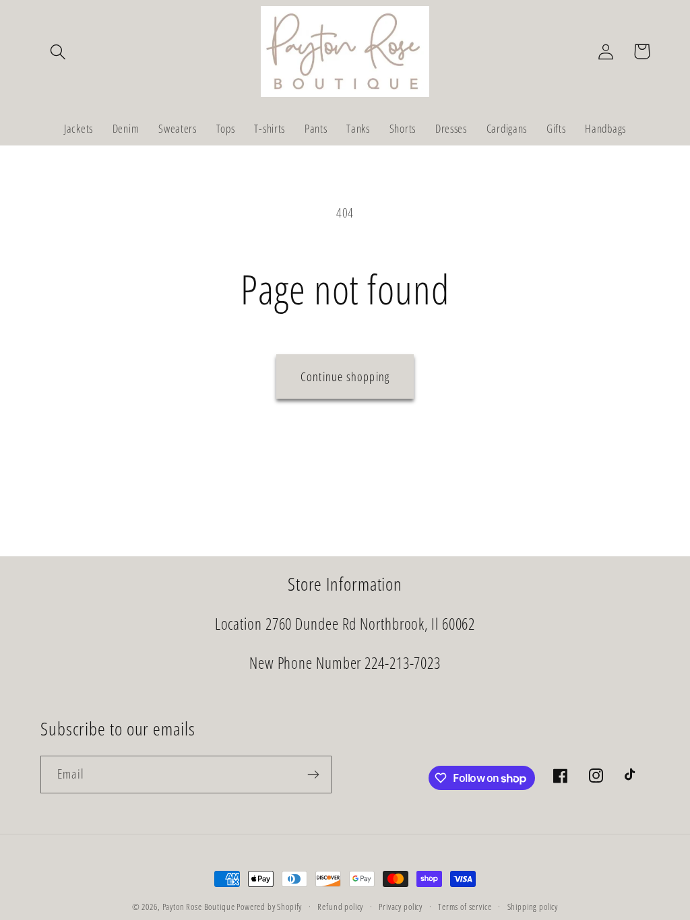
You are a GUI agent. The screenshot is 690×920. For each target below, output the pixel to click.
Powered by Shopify (269, 906)
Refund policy (340, 906)
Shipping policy (533, 906)
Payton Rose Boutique (199, 906)
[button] (58, 51)
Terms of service (464, 906)
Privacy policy (400, 906)
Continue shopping (345, 376)
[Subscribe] (313, 774)
